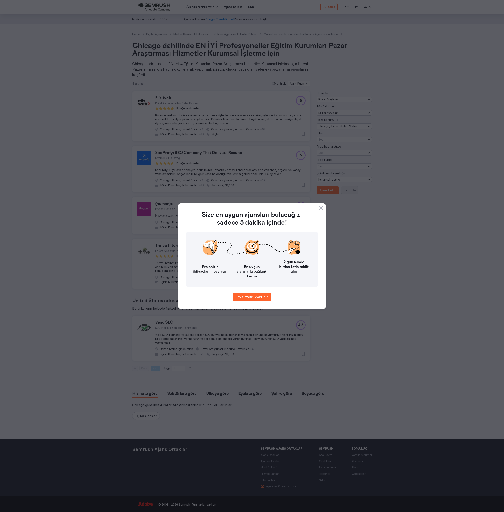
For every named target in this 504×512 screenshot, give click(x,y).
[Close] (321, 208)
